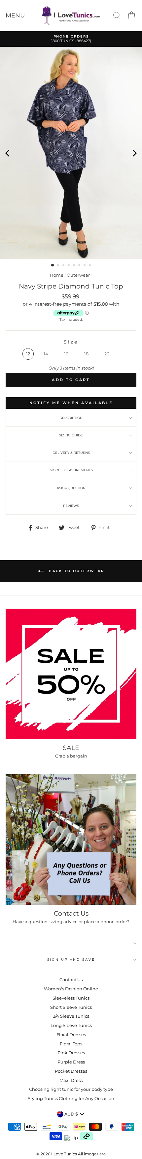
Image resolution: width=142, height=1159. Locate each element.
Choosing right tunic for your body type (71, 1089)
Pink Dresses (71, 1052)
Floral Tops (71, 1043)
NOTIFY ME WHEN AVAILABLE (71, 402)
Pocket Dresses (71, 1071)
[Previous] (7, 153)
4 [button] (69, 265)
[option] (71, 39)
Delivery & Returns (71, 453)
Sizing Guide (71, 435)
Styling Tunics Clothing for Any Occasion (71, 1098)
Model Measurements (71, 470)
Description (71, 418)
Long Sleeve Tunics (71, 1025)
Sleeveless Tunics (71, 998)
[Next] (134, 153)
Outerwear (78, 275)
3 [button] (64, 265)
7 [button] (85, 265)
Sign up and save (71, 959)
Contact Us (71, 979)
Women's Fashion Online (71, 988)
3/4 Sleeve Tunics (71, 1016)
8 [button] (90, 265)
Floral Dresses (71, 1034)
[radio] (28, 354)
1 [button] (52, 265)
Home (56, 275)
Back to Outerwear (75, 571)
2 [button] (58, 265)
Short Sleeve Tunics (71, 1007)
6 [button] (80, 265)
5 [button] (74, 265)
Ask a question (71, 488)
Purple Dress (71, 1062)
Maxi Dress (71, 1080)
